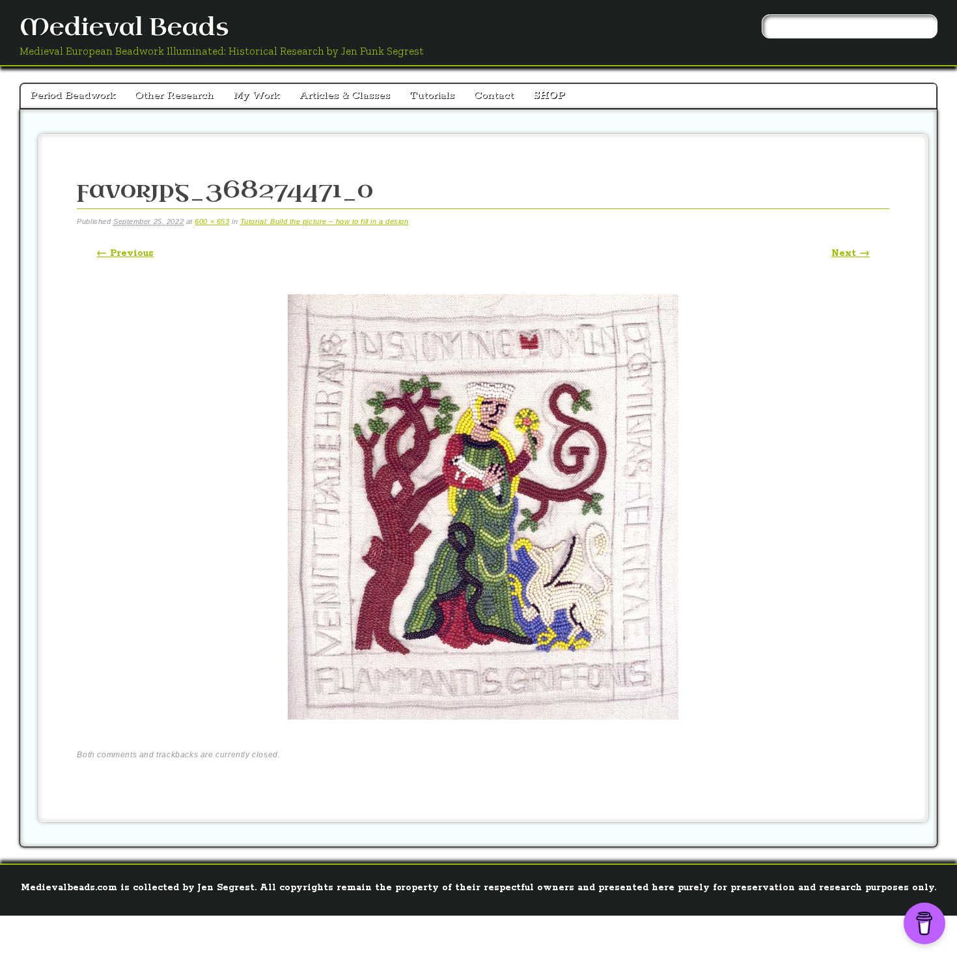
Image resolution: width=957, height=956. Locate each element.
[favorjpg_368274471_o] (483, 730)
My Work (256, 95)
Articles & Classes (344, 95)
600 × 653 (212, 221)
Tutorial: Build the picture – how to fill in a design (324, 221)
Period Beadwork (72, 95)
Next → (850, 253)
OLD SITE (497, 933)
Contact (494, 95)
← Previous (125, 253)
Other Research (174, 95)
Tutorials (431, 95)
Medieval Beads (124, 27)
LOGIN (453, 933)
